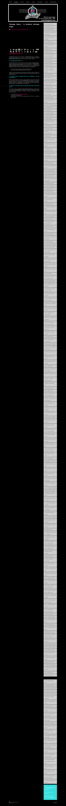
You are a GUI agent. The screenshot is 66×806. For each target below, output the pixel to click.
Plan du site (17, 802)
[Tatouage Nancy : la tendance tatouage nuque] (24, 38)
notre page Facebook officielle (21, 94)
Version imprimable (12, 802)
